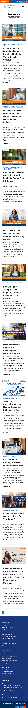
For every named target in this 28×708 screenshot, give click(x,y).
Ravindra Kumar (7, 356)
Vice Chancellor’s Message (7, 671)
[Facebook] (17, 2)
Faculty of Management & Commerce (9, 656)
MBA (17, 43)
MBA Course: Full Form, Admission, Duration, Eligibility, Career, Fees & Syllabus (12, 54)
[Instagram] (22, 2)
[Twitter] (18, 707)
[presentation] (14, 32)
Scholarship (4, 629)
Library (3, 631)
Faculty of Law (5, 654)
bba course (5, 167)
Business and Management (9, 43)
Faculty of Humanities (6, 658)
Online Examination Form (7, 634)
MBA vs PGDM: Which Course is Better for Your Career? (13, 516)
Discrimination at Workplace (7, 638)
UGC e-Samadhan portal (7, 640)
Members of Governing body (8, 673)
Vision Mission (5, 676)
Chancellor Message (6, 669)
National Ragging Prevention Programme (10, 643)
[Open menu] (23, 5)
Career (3, 641)
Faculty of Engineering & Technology (9, 660)
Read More (6, 82)
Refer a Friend (4, 1)
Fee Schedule (4, 675)
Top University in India (19, 107)
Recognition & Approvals (7, 625)
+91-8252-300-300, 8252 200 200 (14, 694)
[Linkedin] (24, 2)
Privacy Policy (4, 647)
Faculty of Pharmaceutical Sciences (9, 663)
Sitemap (3, 645)
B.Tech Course (6, 227)
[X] (20, 2)
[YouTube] (27, 2)
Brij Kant (6, 585)
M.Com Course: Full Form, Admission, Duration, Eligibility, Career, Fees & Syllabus (12, 116)
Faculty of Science (5, 653)
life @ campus (5, 632)
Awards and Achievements (7, 627)
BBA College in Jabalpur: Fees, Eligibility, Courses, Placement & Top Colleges (12, 292)
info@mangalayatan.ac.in (11, 697)
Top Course (13, 44)
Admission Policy (5, 622)
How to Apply (4, 624)
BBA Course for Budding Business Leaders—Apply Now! (13, 462)
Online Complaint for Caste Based (9, 636)
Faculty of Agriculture (6, 662)
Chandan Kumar (7, 62)
